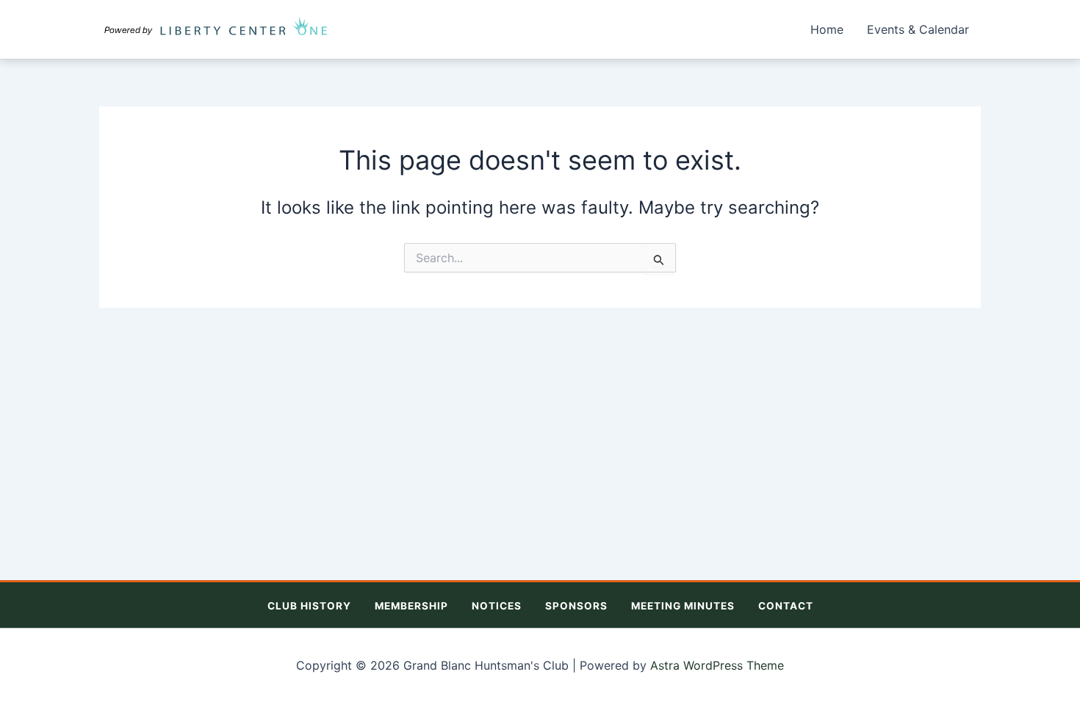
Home (826, 29)
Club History (309, 606)
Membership (411, 606)
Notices (497, 606)
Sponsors (576, 606)
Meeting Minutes (683, 606)
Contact (785, 606)
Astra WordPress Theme (717, 665)
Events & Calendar (918, 29)
